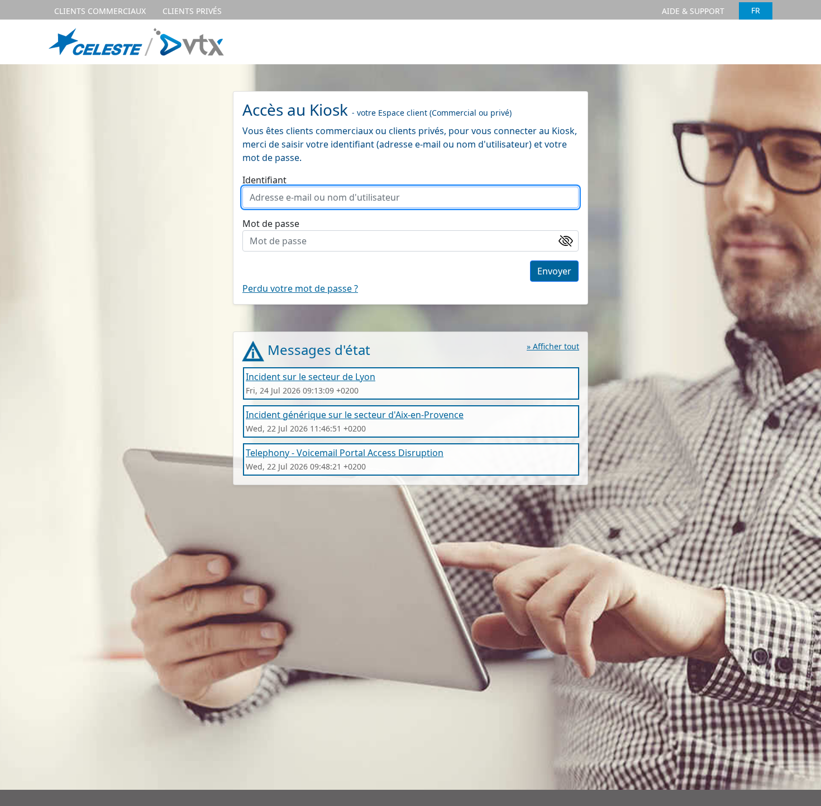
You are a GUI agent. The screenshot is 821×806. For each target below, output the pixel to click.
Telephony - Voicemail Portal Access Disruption (344, 453)
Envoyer (554, 271)
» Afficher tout (553, 346)
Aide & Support (693, 11)
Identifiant (264, 180)
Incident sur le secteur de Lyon (310, 377)
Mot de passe (270, 223)
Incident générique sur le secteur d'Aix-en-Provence (355, 415)
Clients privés (192, 11)
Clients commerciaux (100, 11)
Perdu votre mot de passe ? (300, 288)
